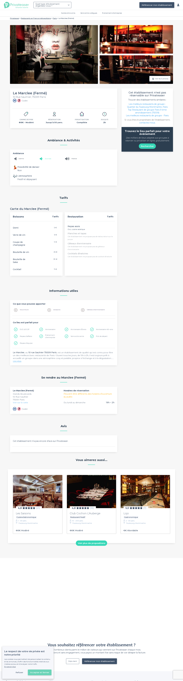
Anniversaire (50, 329)
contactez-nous (147, 122)
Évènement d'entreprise (112, 13)
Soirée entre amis (68, 13)
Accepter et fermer (39, 672)
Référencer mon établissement (157, 5)
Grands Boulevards (22, 394)
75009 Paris (18, 399)
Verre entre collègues (88, 13)
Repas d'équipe (26, 343)
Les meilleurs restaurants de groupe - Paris (147, 115)
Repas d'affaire (26, 336)
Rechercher (147, 146)
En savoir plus (10, 667)
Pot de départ (102, 336)
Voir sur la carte (20, 402)
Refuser (19, 672)
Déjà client (72, 661)
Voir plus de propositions (91, 543)
